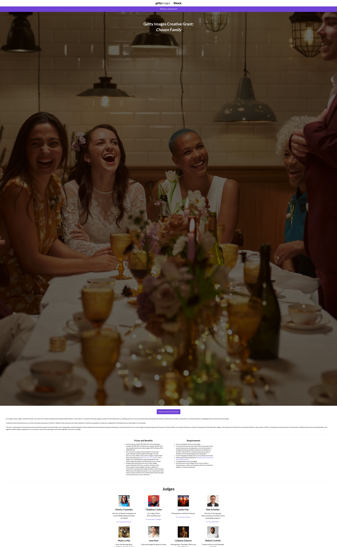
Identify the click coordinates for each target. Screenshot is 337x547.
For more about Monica (124, 522)
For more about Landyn (183, 517)
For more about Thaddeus (154, 519)
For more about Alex (212, 522)
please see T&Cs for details (148, 457)
